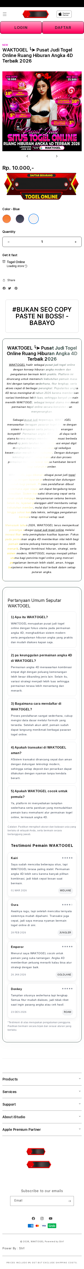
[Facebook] (5, 289)
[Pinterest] (17, 289)
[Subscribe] (69, 1201)
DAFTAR (63, 27)
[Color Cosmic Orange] (6, 219)
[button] (4, 14)
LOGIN (21, 27)
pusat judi (31, 419)
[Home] (35, 14)
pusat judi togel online (49, 529)
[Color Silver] (33, 219)
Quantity (8, 232)
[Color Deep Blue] (20, 219)
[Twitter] (10, 289)
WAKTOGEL (17, 364)
